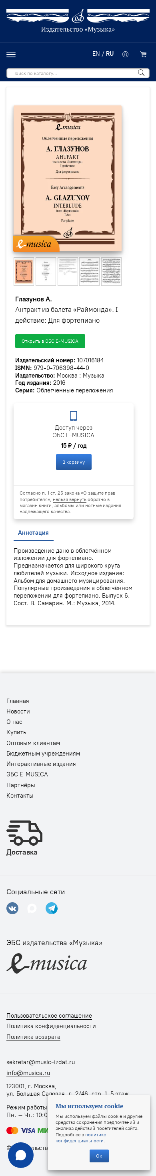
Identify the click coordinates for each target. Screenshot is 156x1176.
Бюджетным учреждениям (43, 753)
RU (110, 53)
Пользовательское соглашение (49, 1015)
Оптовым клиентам (33, 743)
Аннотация (33, 532)
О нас (14, 721)
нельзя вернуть (69, 499)
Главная (17, 701)
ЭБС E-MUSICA (73, 435)
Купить (16, 732)
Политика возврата (33, 1037)
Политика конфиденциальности (51, 1026)
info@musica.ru (28, 1073)
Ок (99, 1156)
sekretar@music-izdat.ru (40, 1062)
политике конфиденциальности (81, 1138)
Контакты (20, 795)
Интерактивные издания (41, 764)
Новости (18, 711)
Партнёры (20, 785)
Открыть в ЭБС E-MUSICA (50, 341)
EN (96, 53)
